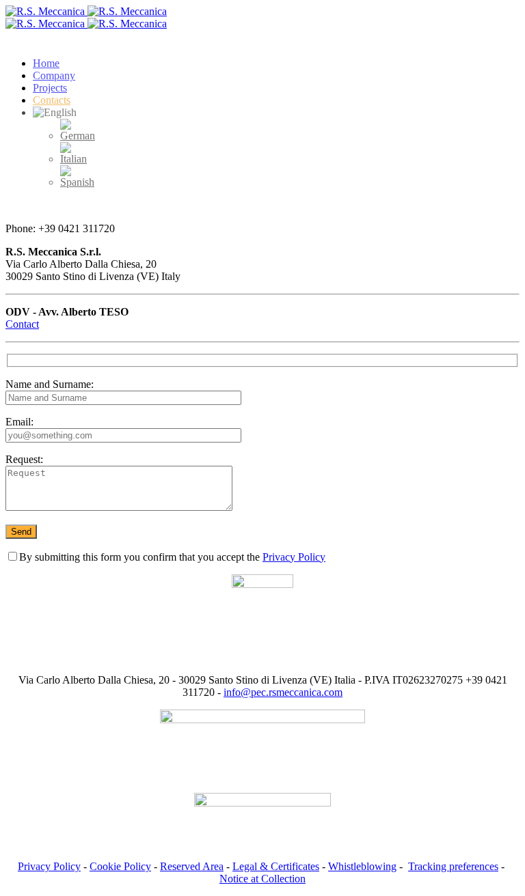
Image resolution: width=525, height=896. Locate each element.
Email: (19, 422)
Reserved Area (192, 866)
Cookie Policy (120, 866)
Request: (24, 459)
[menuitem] (77, 135)
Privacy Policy (293, 557)
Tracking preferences (453, 866)
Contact (22, 324)
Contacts (51, 100)
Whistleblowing (362, 866)
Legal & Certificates (275, 866)
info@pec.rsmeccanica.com (283, 692)
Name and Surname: (49, 384)
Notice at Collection (262, 878)
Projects (50, 88)
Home (46, 63)
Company (54, 75)
